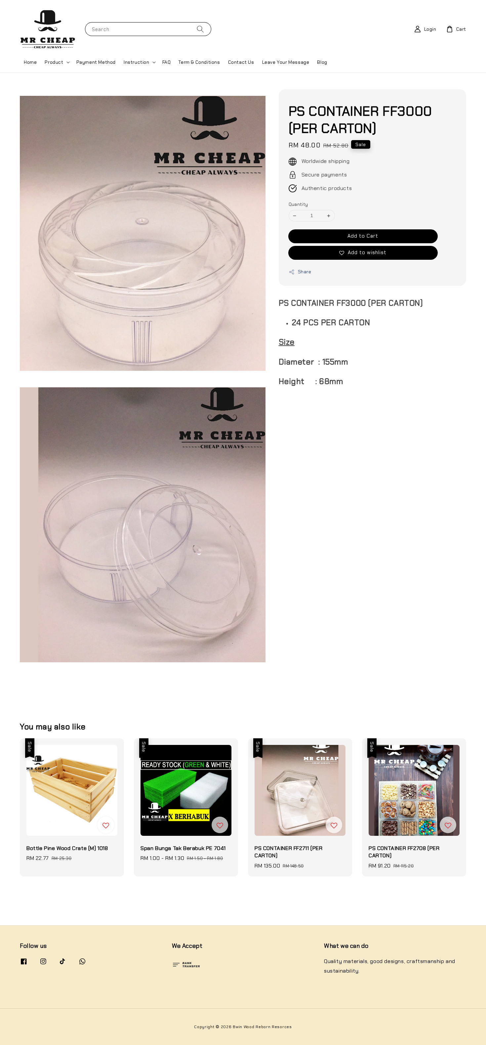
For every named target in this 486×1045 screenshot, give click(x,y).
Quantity (298, 205)
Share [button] (304, 272)
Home (30, 62)
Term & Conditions (199, 62)
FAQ (166, 62)
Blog (322, 62)
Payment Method (96, 62)
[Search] (200, 28)
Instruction (136, 62)
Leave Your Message (285, 62)
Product (54, 62)
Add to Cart (362, 236)
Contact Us (241, 62)
